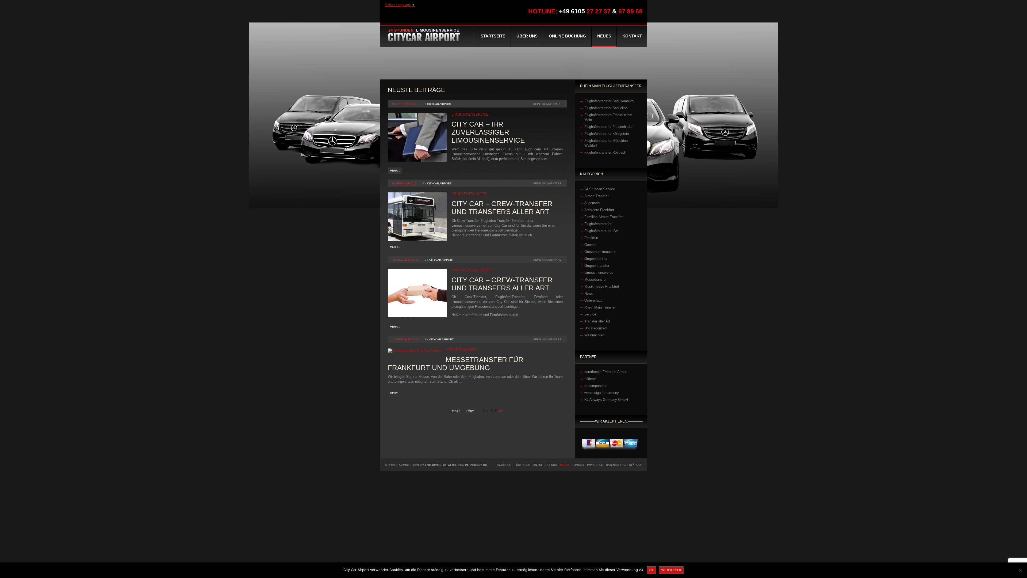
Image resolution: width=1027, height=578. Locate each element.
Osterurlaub (593, 300)
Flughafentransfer (597, 224)
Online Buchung (567, 36)
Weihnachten (594, 335)
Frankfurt (591, 238)
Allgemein (592, 203)
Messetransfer (461, 350)
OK (651, 570)
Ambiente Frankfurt (599, 210)
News (588, 293)
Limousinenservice (470, 114)
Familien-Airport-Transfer (603, 217)
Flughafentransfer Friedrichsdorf (609, 127)
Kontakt (632, 36)
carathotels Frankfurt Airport (605, 372)
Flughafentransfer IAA (601, 231)
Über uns (527, 36)
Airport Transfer (596, 196)
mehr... (395, 170)
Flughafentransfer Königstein (606, 134)
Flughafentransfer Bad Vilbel (606, 108)
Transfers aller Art (471, 270)
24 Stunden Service (599, 189)
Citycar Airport (439, 103)
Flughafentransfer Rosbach (605, 152)
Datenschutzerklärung (624, 464)
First (456, 410)
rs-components (595, 386)
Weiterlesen (671, 570)
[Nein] (1020, 570)
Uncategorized (595, 328)
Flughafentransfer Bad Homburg (609, 101)
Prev (470, 410)
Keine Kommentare (547, 103)
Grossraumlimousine (600, 252)
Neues (604, 36)
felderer (590, 379)
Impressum (595, 464)
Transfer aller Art (597, 321)
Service (590, 314)
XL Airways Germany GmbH (606, 400)
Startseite (493, 36)
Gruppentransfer (469, 194)
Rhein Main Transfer (600, 307)
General (590, 245)
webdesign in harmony (601, 393)
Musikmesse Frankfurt (601, 286)
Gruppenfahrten (596, 259)
